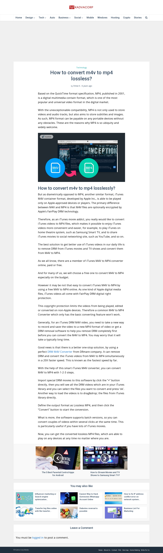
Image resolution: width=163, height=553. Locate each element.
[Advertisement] (81, 41)
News (101, 550)
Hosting (115, 17)
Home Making (135, 550)
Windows (102, 17)
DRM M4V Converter (59, 351)
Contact (114, 550)
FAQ (119, 550)
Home (19, 17)
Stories (138, 17)
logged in (38, 537)
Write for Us (145, 550)
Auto (52, 17)
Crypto (126, 17)
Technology (81, 67)
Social (77, 17)
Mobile (90, 17)
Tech (41, 17)
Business (63, 17)
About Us (107, 550)
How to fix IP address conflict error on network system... (134, 497)
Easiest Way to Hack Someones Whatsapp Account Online (89, 497)
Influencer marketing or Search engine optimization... (45, 497)
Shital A (76, 86)
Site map (125, 550)
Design (29, 17)
